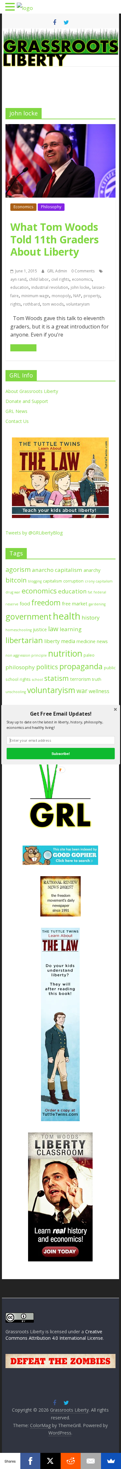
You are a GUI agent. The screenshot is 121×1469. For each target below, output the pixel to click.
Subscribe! (60, 753)
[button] (60, 713)
